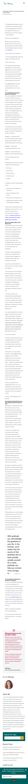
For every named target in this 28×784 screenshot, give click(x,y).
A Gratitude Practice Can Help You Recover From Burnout (13, 12)
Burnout (5, 14)
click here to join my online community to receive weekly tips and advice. (12, 217)
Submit (14, 780)
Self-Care (9, 14)
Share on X (17, 573)
